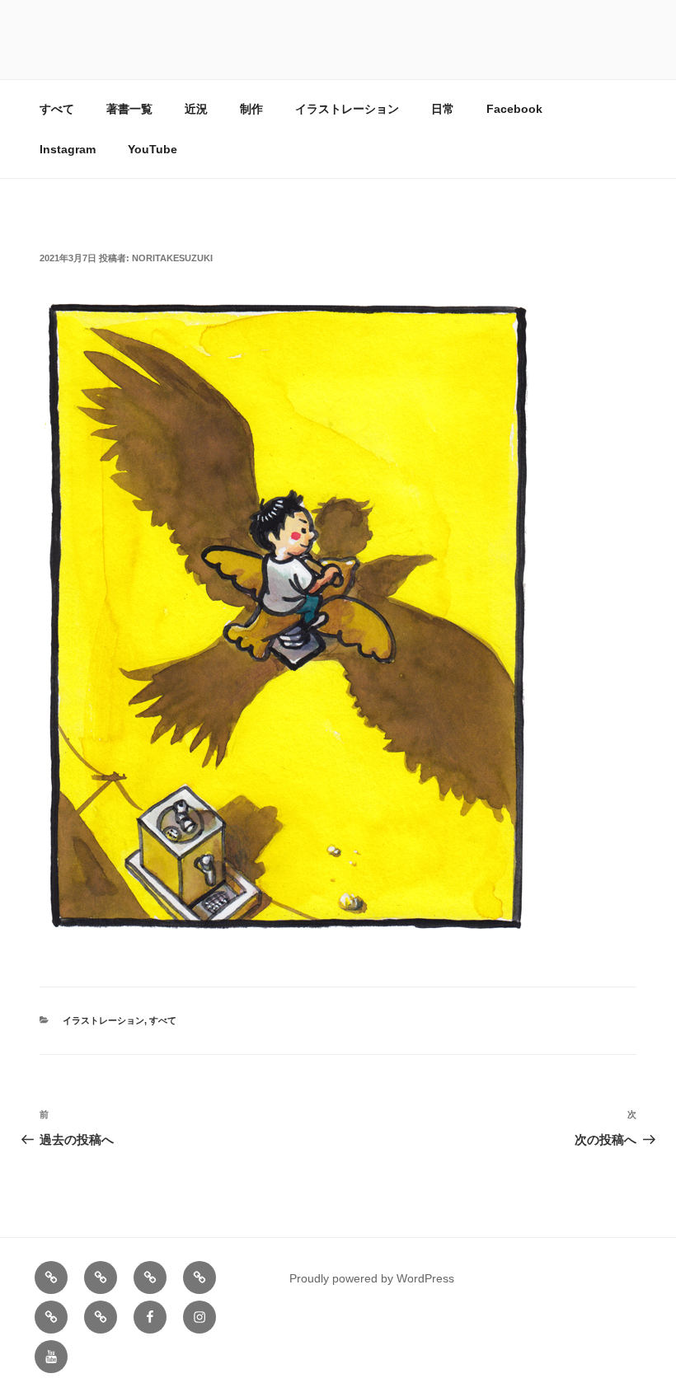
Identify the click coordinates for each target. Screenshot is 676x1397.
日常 (442, 108)
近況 (196, 108)
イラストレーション (347, 108)
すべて (57, 108)
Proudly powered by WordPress (371, 1278)
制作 (251, 108)
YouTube (152, 149)
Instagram (68, 149)
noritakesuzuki (172, 258)
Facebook (514, 108)
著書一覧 (129, 108)
